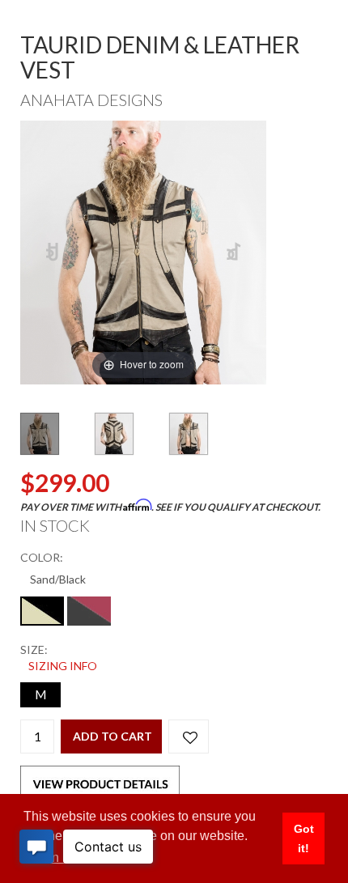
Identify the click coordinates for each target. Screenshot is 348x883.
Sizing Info (62, 666)
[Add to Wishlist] (188, 737)
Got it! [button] (304, 838)
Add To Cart (112, 736)
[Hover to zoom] (143, 250)
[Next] (234, 252)
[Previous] (53, 252)
